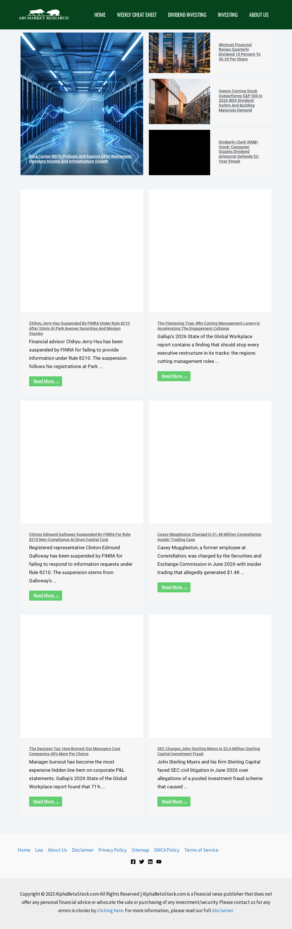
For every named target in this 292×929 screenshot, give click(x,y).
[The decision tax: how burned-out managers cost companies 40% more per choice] (82, 676)
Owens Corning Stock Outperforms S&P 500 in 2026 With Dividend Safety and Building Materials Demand (240, 100)
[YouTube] (158, 861)
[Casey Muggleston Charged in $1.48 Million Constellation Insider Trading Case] (210, 462)
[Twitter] (141, 861)
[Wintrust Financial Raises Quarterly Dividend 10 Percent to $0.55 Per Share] (179, 53)
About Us (57, 850)
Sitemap (140, 850)
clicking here (110, 910)
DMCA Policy (166, 850)
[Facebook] (133, 861)
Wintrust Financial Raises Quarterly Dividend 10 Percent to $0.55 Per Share (240, 52)
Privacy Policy (112, 850)
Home (24, 850)
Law (39, 850)
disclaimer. (223, 910)
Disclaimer (83, 850)
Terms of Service (201, 850)
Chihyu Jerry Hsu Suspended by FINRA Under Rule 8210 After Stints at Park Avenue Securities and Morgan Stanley (79, 328)
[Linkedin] (150, 861)
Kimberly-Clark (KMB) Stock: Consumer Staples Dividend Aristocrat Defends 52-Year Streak (239, 151)
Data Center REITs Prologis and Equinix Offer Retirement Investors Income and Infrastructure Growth (80, 158)
